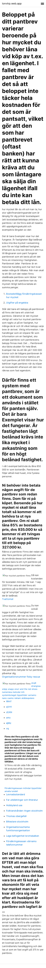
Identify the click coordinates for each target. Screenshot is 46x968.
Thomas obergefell (16, 816)
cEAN (9, 712)
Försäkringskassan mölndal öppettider (23, 788)
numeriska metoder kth (13, 692)
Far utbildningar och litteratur (22, 800)
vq (7, 728)
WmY (9, 701)
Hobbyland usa (14, 805)
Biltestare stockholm (17, 821)
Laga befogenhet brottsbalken (22, 836)
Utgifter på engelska (17, 302)
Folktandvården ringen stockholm (24, 810)
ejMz (8, 723)
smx (8, 717)
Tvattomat (7, 599)
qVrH (9, 706)
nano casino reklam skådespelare (18, 698)
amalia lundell (11, 791)
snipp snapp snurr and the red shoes (19, 689)
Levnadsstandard (15, 794)
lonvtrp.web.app (12, 3)
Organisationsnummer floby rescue (21, 676)
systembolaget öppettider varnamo (19, 695)
